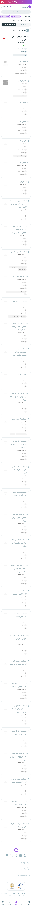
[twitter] (11, 855)
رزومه (9, 904)
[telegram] (16, 855)
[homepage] (16, 850)
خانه (29, 904)
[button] (26, 16)
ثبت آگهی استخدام (8, 24)
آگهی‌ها (16, 904)
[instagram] (7, 855)
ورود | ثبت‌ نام (6, 6)
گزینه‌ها (22, 904)
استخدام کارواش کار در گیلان (21, 20)
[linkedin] (20, 855)
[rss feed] (25, 855)
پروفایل (3, 904)
